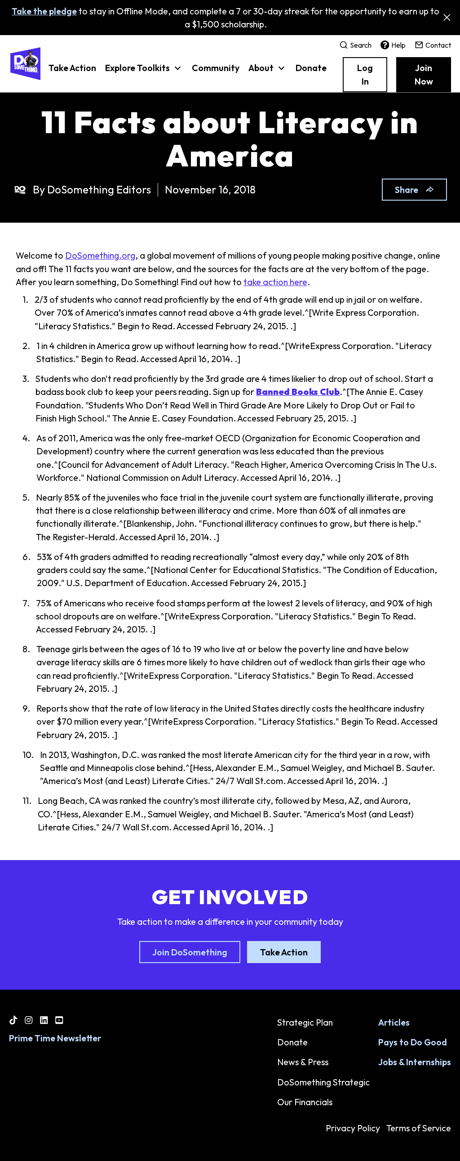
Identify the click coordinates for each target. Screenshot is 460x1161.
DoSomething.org (100, 255)
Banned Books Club (298, 391)
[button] (144, 72)
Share (406, 189)
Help (398, 44)
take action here (275, 281)
